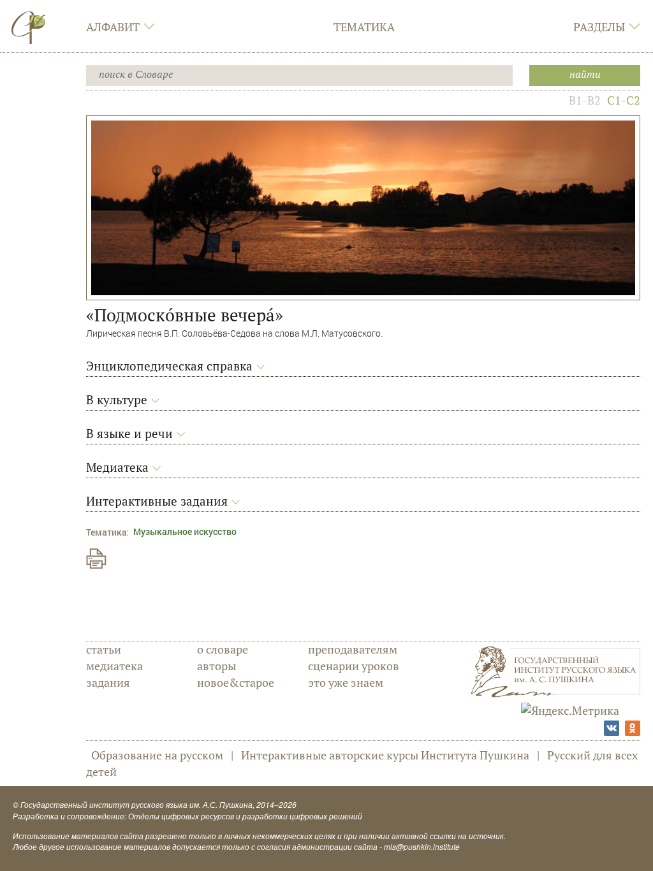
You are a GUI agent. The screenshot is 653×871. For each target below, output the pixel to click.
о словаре (222, 649)
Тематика (364, 26)
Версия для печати (96, 558)
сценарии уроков (353, 665)
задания (108, 682)
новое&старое (235, 682)
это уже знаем (345, 682)
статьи (103, 649)
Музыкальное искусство (185, 531)
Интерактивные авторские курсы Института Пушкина (385, 755)
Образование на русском (157, 755)
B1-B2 (585, 100)
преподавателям (352, 649)
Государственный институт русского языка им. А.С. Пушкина (136, 804)
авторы (216, 665)
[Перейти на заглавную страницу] (28, 27)
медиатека (114, 665)
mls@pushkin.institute (422, 846)
